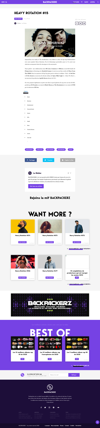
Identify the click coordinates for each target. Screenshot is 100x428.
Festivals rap (52, 418)
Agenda (92, 2)
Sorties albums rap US (23, 414)
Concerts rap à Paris (54, 414)
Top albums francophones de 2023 (73, 414)
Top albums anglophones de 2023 (73, 416)
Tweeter (50, 160)
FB (76, 23)
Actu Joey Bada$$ (38, 416)
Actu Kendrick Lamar (38, 414)
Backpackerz (50, 2)
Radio (86, 2)
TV (81, 2)
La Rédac (22, 23)
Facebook (70, 173)
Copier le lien (69, 160)
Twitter (80, 23)
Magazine (76, 2)
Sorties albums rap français (24, 416)
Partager (32, 160)
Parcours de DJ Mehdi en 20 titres (73, 418)
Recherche (98, 2)
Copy (84, 23)
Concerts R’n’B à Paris (54, 416)
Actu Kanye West (38, 418)
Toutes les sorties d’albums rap (25, 418)
